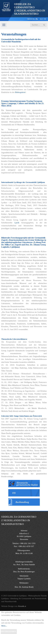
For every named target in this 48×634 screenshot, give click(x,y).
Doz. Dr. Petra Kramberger (24, 572)
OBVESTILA (31, 19)
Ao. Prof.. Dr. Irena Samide (24, 564)
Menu (3, 25)
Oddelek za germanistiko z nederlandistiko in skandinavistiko (29, 9)
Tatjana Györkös (24, 579)
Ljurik (16, 223)
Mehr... (4, 626)
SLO (41, 19)
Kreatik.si (22, 606)
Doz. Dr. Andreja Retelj (24, 587)
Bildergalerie (20, 92)
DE (45, 19)
